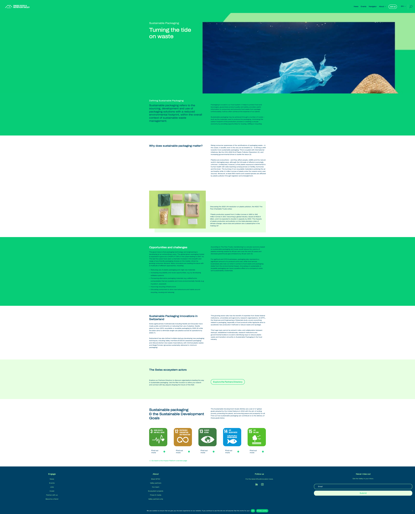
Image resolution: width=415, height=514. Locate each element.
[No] (412, 511)
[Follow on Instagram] (262, 484)
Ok (253, 511)
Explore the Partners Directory (227, 382)
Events (363, 6)
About (381, 6)
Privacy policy (262, 511)
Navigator (373, 6)
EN (402, 6)
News (356, 6)
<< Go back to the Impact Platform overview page (168, 460)
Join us (393, 7)
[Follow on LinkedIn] (256, 484)
